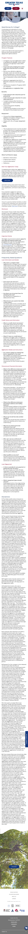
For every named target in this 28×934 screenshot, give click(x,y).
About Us (14, 896)
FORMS (14, 926)
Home (3, 14)
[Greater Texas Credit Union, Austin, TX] (14, 4)
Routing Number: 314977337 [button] (14, 920)
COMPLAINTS (14, 924)
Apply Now (7, 180)
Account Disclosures (14, 894)
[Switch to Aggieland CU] (22, 8)
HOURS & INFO (14, 922)
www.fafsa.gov (7, 244)
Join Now (14, 866)
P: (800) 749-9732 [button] (14, 918)
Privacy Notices (14, 892)
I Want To (4, 931)
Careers (14, 898)
